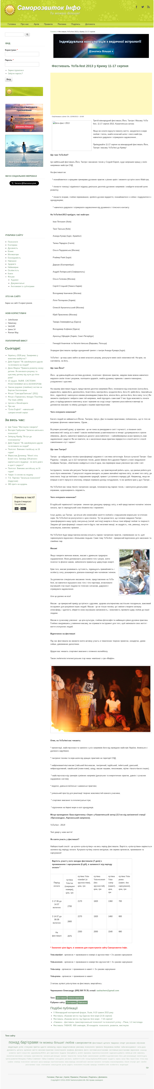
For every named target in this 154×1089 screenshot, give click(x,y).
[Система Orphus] (24, 511)
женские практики (46, 1050)
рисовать (68, 1059)
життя (34, 1050)
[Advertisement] (101, 94)
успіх (21, 1047)
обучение (141, 1043)
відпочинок (55, 1053)
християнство (37, 1056)
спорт (122, 1043)
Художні (14, 280)
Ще (147, 1068)
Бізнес (11, 251)
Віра (127, 1059)
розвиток (12, 1053)
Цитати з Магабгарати (18, 403)
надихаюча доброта (116, 1053)
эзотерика (27, 1056)
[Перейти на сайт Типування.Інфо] (24, 166)
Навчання (82, 1002)
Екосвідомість (14, 258)
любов (69, 1042)
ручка (64, 1065)
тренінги (99, 1047)
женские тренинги (94, 1062)
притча (36, 1047)
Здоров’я (12, 264)
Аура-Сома (134, 1059)
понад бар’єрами (23, 1042)
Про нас (25, 24)
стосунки (28, 1047)
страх (38, 1065)
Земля (126, 1062)
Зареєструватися (16, 70)
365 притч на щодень (17, 484)
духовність (11, 1050)
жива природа (70, 1062)
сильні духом (56, 1065)
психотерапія (60, 1050)
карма (118, 1059)
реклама (80, 1047)
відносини (135, 1050)
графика (70, 1050)
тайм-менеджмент (128, 1047)
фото (86, 1050)
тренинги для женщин (51, 1056)
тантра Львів (82, 1056)
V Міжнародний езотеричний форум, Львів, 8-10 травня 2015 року (83, 1012)
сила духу (141, 1047)
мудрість (111, 1059)
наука (59, 1047)
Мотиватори (13, 254)
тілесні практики (75, 998)
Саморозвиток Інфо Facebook (137, 7)
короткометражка (57, 1062)
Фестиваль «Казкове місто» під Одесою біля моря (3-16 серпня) (82, 1016)
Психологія (13, 242)
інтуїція (133, 1062)
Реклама (62, 24)
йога (121, 1056)
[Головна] (43, 15)
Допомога (90, 24)
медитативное (69, 1047)
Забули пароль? (15, 73)
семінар (17, 1062)
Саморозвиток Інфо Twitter (143, 7)
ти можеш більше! (51, 1042)
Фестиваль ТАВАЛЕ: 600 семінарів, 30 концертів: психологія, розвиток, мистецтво (91, 1025)
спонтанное (45, 1065)
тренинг (64, 1056)
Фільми (11, 277)
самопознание (93, 1056)
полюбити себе (103, 1065)
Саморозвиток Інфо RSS (149, 7)
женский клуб (81, 1062)
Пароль (9, 60)
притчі (19, 1053)
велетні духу (142, 1056)
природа (93, 1065)
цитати (106, 1043)
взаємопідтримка (116, 1062)
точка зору (144, 1059)
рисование (131, 1043)
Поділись (75, 24)
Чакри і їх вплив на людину (20, 475)
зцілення (27, 1050)
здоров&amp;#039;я (38, 1053)
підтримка (87, 1053)
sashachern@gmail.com (108, 990)
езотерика (105, 1062)
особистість (114, 1065)
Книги (10, 273)
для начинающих (129, 1056)
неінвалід (51, 1047)
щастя (43, 1047)
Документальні (17, 283)
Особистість (13, 270)
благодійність (72, 1053)
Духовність (13, 248)
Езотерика (71, 1002)
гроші (123, 1059)
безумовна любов (112, 1047)
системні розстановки (98, 1050)
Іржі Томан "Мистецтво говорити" (23, 427)
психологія (90, 1047)
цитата (20, 1050)
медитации (124, 1065)
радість (70, 1065)
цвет (138, 1062)
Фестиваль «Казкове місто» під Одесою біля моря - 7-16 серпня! (82, 1019)
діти (48, 1053)
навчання (34, 1062)
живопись (141, 1053)
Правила (48, 24)
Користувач (11, 50)
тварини (115, 1043)
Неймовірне (13, 267)
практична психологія (100, 1053)
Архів (36, 24)
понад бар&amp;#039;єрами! (96, 1059)
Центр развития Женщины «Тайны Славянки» (23, 1059)
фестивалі (61, 998)
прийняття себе (79, 1059)
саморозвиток (83, 1042)
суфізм (10, 1062)
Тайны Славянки (48, 1059)
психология (25, 1062)
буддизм (63, 1053)
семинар (143, 1050)
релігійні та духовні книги (109, 1056)
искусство (26, 1053)
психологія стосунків (81, 1065)
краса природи (44, 1062)
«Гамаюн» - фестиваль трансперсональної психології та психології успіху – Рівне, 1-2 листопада (97, 1022)
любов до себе (130, 1053)
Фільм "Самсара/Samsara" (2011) (23, 393)
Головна (12, 24)
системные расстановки (119, 1050)
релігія (80, 1053)
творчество (72, 1056)
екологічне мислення (15, 1056)
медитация (13, 1047)
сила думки (59, 1059)
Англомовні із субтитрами (22, 286)
